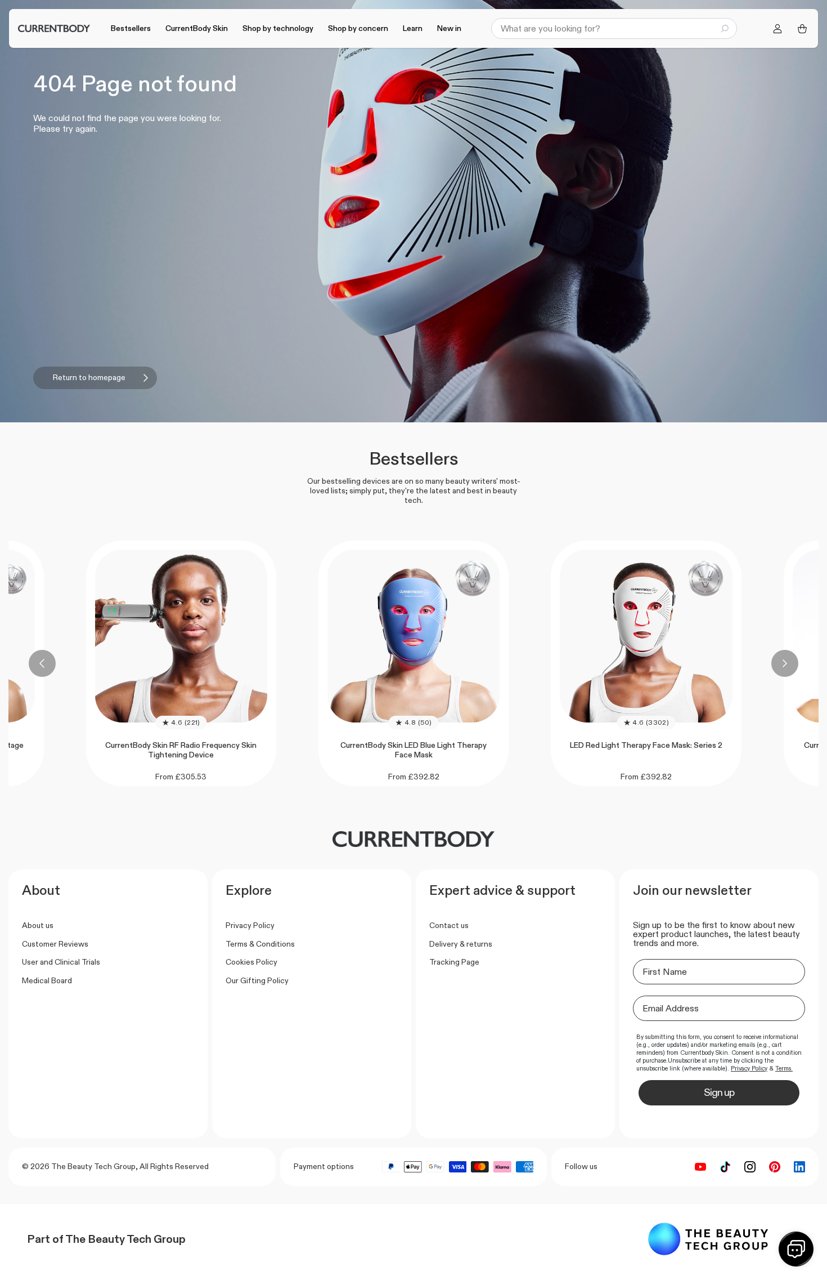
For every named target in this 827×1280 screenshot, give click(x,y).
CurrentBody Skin (196, 28)
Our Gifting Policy (257, 980)
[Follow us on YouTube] (700, 1166)
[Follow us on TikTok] (725, 1166)
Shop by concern (358, 28)
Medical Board (47, 980)
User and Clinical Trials (61, 962)
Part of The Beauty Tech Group (106, 1239)
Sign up (719, 1092)
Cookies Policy (251, 962)
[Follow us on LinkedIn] (799, 1166)
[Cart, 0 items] (802, 28)
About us (37, 925)
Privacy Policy (250, 925)
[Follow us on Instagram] (750, 1166)
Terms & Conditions (260, 944)
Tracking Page (454, 962)
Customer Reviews (55, 944)
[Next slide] (784, 663)
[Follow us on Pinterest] (774, 1166)
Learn (413, 28)
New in (449, 28)
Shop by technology (277, 28)
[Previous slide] (42, 663)
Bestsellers (131, 28)
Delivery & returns (460, 944)
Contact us (449, 925)
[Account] (777, 29)
